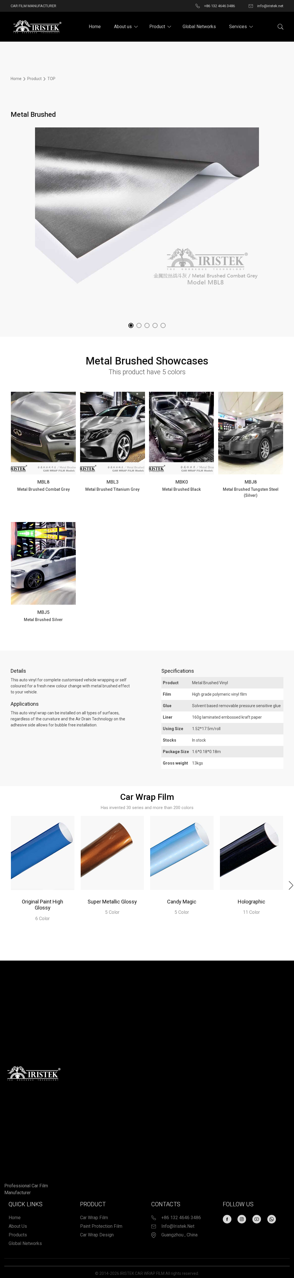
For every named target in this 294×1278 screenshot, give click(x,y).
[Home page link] (36, 26)
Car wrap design (97, 1235)
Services (238, 26)
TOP (51, 78)
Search (280, 27)
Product (157, 26)
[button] (131, 325)
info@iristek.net (177, 1226)
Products (18, 1235)
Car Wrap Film (94, 1217)
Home (95, 26)
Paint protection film (101, 1226)
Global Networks (199, 26)
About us (123, 26)
